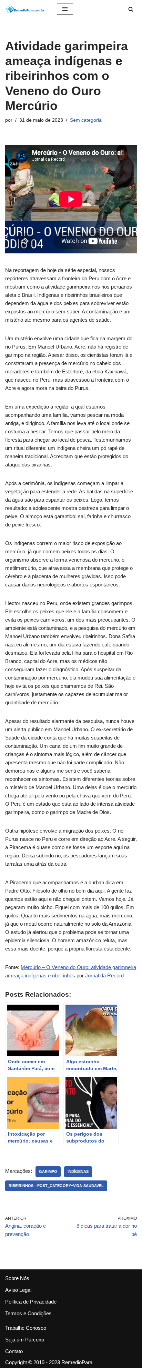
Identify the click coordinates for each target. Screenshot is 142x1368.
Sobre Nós (17, 1278)
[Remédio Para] (26, 9)
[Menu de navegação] (65, 9)
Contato (14, 1351)
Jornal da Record (104, 975)
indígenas (78, 1171)
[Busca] (130, 9)
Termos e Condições (28, 1313)
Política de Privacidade (31, 1302)
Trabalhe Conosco (25, 1328)
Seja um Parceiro (24, 1339)
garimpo (48, 1171)
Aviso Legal (18, 1290)
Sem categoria (86, 120)
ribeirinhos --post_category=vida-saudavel (56, 1186)
